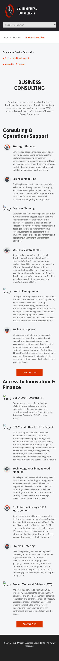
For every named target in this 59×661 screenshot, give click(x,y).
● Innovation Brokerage (14, 64)
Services (16, 37)
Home (5, 37)
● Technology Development (16, 58)
